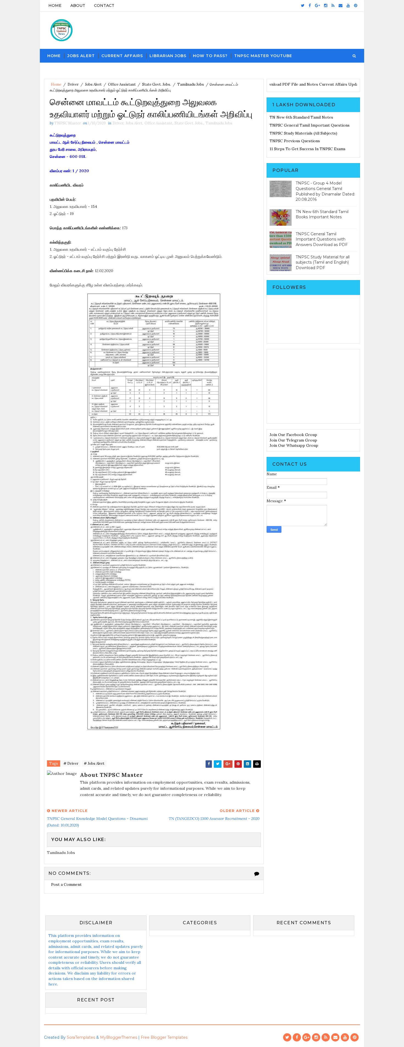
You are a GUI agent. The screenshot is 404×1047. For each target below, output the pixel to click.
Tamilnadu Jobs (190, 84)
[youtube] (348, 5)
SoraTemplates (81, 1037)
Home (55, 5)
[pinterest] (356, 5)
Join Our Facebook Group (293, 434)
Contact (104, 5)
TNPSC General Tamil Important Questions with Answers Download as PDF (322, 239)
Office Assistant (122, 84)
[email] (340, 5)
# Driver (70, 763)
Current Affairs (122, 55)
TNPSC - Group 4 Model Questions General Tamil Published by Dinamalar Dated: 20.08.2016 (325, 191)
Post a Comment (66, 884)
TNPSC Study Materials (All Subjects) (303, 133)
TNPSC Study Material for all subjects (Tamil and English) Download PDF (323, 262)
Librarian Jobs (168, 55)
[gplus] (317, 5)
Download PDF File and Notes (287, 84)
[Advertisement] (313, 386)
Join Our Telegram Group (293, 440)
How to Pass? (210, 55)
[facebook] (309, 5)
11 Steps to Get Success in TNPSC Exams (307, 148)
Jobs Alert (81, 55)
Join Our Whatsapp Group (294, 445)
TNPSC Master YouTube (263, 55)
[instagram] (326, 5)
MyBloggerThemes (118, 1037)
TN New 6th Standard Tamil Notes (301, 117)
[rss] (333, 5)
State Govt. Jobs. (156, 84)
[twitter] (303, 5)
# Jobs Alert (94, 763)
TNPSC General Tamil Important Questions (310, 125)
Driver (73, 84)
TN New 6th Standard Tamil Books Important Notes (322, 214)
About (77, 5)
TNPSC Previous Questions (295, 140)
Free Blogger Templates (164, 1037)
